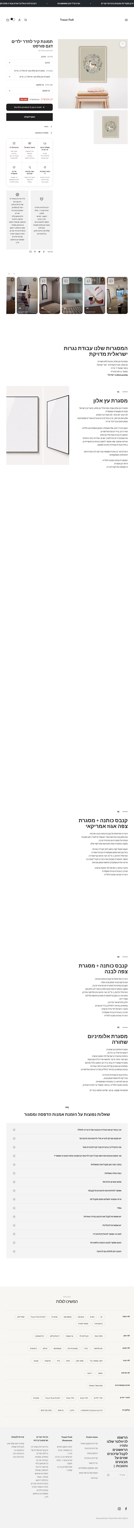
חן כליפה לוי (83, 1336)
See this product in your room (27, 107)
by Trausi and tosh (46, 50)
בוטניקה (81, 1317)
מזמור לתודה (83, 1323)
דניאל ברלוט (54, 1336)
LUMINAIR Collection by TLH (91, 1410)
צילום (45, 1348)
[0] (13, 20)
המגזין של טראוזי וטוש (88, 1473)
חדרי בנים (84, 1398)
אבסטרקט (67, 1317)
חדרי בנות (70, 1398)
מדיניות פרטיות (91, 1448)
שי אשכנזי (69, 1336)
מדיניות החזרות (91, 1458)
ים (101, 1317)
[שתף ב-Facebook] (44, 252)
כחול (68, 1361)
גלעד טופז (98, 1336)
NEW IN (60, 1410)
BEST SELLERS (46, 1410)
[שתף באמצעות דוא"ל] (30, 252)
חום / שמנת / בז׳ (96, 1361)
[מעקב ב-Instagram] (119, 1509)
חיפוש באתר (92, 1453)
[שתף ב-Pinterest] (35, 252)
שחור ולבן (79, 1361)
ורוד (58, 1361)
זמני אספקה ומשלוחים (88, 1468)
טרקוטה (48, 1361)
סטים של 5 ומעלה (95, 1385)
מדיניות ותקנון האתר (89, 1443)
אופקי (100, 1373)
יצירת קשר (93, 1463)
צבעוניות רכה (73, 1348)
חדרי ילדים (98, 1398)
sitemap (94, 1477)
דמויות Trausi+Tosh (38, 1317)
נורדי (86, 1348)
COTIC (72, 1410)
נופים (92, 1317)
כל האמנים (39, 1336)
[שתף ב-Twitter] (39, 252)
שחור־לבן (20, 1317)
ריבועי (89, 1373)
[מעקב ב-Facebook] (126, 1509)
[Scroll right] (9, 274)
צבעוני (36, 1361)
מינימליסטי (98, 1348)
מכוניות (54, 1317)
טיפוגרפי (33, 1348)
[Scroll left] (14, 274)
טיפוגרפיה (98, 1323)
